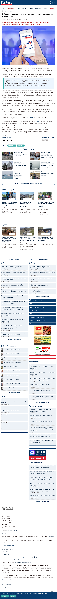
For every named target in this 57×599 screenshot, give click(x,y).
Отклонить (4, 596)
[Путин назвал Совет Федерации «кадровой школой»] (35, 172)
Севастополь (10, 8)
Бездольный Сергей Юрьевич (12, 383)
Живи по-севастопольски (38, 320)
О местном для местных (37, 307)
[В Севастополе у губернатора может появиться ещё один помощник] (7, 162)
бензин (12, 198)
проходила (30, 117)
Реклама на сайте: (7, 580)
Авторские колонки (7, 549)
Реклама (52, 8)
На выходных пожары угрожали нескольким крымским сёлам (13, 320)
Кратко (4, 553)
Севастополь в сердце (37, 310)
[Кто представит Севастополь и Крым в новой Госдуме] (7, 152)
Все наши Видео (35, 304)
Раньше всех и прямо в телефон (40, 313)
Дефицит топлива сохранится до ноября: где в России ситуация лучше (13, 302)
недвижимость (28, 198)
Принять (13, 596)
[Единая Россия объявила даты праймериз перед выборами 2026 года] (35, 152)
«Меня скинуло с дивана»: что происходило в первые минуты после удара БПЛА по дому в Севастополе (42, 366)
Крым (18, 8)
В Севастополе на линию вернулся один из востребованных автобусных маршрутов (12, 284)
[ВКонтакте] (4, 140)
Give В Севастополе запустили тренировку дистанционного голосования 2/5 (44, 139)
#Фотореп (38, 8)
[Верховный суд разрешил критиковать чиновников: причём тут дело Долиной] (35, 162)
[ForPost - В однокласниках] (38, 557)
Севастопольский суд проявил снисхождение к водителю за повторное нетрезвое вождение (13, 290)
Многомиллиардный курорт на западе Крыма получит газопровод (46, 239)
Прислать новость (14, 259)
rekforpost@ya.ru (6, 587)
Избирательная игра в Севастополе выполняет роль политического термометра (13, 425)
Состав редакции (6, 554)
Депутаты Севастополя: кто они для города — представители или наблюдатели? (12, 409)
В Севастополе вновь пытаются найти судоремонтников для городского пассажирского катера (11, 327)
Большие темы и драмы (37, 317)
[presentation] (4, 217)
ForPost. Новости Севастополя (23, 562)
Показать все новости (14, 339)
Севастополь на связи (37, 300)
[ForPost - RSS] (33, 557)
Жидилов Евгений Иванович (12, 388)
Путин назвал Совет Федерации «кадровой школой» (47, 173)
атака (47, 198)
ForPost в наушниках (37, 323)
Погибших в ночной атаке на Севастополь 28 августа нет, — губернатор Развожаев (46, 204)
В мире (31, 8)
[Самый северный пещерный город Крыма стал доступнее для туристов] (27, 228)
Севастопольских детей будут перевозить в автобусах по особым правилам (13, 273)
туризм (30, 234)
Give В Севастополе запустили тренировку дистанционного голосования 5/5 (47, 139)
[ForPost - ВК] (34, 557)
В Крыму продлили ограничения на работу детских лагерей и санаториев (9, 239)
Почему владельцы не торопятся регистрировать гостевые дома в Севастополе (20, 175)
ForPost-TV (5, 551)
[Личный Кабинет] (51, 2)
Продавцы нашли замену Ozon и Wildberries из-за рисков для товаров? (13, 278)
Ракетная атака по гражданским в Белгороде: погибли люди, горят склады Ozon (13, 333)
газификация (46, 234)
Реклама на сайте (7, 514)
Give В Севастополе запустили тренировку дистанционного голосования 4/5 (46, 139)
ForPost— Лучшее (17, 560)
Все (3, 8)
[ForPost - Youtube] (36, 557)
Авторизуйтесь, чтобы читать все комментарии (28, 183)
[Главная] (6, 2)
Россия (24, 8)
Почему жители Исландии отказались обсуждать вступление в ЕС (11, 267)
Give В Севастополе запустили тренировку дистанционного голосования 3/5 (45, 139)
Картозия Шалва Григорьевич (12, 375)
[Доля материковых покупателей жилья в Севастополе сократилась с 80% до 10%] (27, 193)
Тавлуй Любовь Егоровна (11, 366)
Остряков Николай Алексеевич (12, 349)
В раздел (14, 431)
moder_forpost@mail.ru (12, 530)
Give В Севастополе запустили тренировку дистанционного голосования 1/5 (42, 139)
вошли (37, 121)
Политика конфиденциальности (39, 593)
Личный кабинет (43, 259)
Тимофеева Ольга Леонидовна (12, 362)
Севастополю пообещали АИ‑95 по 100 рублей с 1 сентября (9, 204)
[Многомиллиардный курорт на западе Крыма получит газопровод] (45, 228)
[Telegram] (11, 140)
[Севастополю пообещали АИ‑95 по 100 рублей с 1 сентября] (9, 193)
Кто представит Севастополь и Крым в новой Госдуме (20, 154)
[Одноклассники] (7, 140)
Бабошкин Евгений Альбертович (13, 353)
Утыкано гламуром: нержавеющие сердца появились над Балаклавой (11, 417)
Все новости (5, 548)
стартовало (25, 128)
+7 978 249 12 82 (6, 533)
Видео (45, 8)
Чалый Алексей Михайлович (12, 371)
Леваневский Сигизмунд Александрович (15, 358)
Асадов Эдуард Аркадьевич (11, 379)
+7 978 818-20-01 (6, 584)
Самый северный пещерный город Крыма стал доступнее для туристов (28, 239)
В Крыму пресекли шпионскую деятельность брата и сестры (13, 314)
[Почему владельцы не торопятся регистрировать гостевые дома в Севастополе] (7, 172)
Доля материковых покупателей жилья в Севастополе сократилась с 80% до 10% (28, 204)
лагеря (12, 234)
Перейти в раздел (14, 392)
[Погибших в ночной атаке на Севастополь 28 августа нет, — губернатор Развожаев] (45, 193)
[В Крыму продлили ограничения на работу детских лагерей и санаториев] (9, 228)
